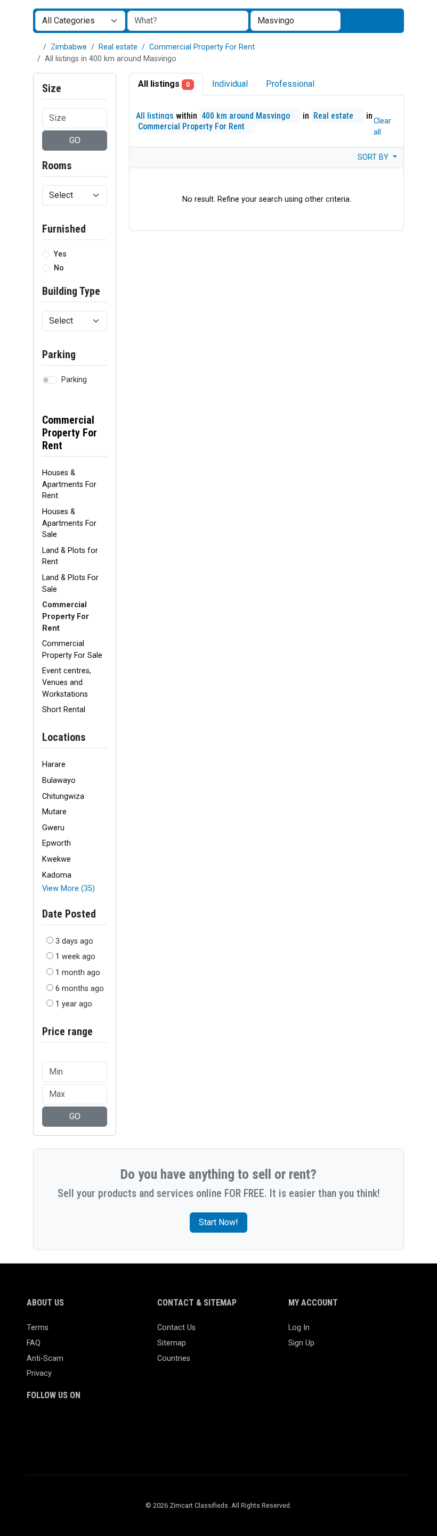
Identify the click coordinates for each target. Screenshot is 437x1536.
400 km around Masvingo (246, 116)
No (59, 267)
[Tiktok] (110, 1425)
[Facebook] (33, 1425)
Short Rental (63, 709)
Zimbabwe (69, 47)
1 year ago (73, 1004)
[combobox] (295, 21)
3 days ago (74, 941)
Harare (54, 764)
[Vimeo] (141, 1425)
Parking (74, 379)
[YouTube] (126, 1425)
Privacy (39, 1373)
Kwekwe (56, 859)
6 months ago (79, 988)
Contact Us (176, 1327)
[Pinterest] (95, 1425)
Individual (230, 84)
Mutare (54, 811)
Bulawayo (59, 780)
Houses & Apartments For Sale (69, 523)
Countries (173, 1358)
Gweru (53, 827)
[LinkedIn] (79, 1425)
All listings (164, 84)
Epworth (56, 843)
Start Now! (218, 1222)
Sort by (374, 157)
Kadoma (56, 875)
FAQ (34, 1343)
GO (74, 140)
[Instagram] (64, 1425)
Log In (299, 1327)
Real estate (118, 47)
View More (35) (68, 888)
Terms (37, 1327)
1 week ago (75, 956)
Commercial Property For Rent (202, 47)
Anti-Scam (45, 1358)
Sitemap (171, 1343)
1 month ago (77, 972)
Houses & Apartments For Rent (69, 484)
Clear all (382, 127)
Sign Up (301, 1343)
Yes (60, 254)
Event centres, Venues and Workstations (66, 682)
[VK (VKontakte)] (33, 1443)
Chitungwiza (63, 796)
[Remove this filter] (103, 426)
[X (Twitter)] (48, 1425)
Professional (290, 84)
